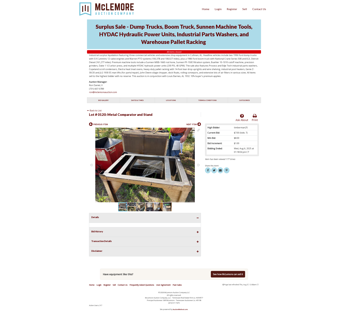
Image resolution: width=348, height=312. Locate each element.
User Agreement (163, 285)
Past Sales (177, 285)
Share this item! (212, 165)
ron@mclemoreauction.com (103, 92)
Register (232, 9)
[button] (198, 130)
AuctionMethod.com (180, 309)
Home (205, 9)
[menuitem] (205, 9)
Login (218, 9)
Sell (244, 9)
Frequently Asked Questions (142, 285)
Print (255, 120)
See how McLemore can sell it (228, 274)
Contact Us (259, 9)
